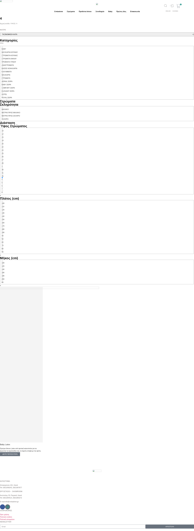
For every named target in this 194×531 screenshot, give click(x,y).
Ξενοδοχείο (99, 11)
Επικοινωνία (135, 11)
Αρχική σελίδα (4, 23)
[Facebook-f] (2, 506)
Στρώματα (71, 11)
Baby (110, 11)
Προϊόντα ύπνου (85, 11)
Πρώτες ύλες (121, 11)
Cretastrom (58, 11)
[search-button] (165, 5)
